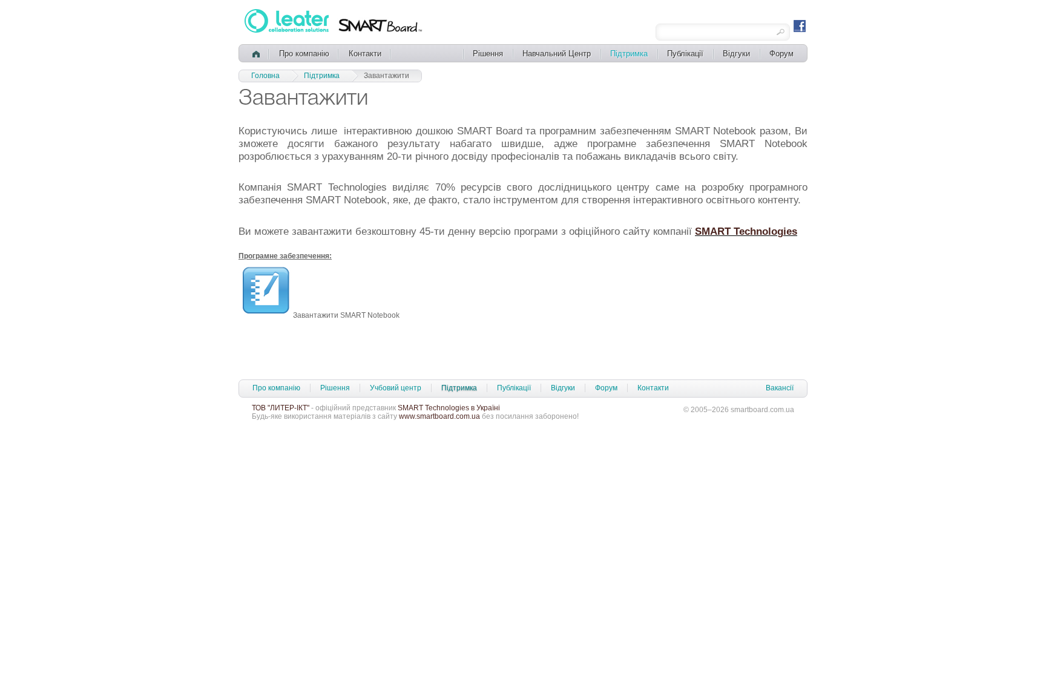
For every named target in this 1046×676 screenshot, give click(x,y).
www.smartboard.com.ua (439, 416)
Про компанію (304, 53)
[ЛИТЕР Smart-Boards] (287, 31)
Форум (781, 53)
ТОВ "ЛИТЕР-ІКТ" (280, 408)
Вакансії (780, 388)
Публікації (685, 53)
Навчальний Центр (556, 53)
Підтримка (629, 53)
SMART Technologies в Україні (449, 408)
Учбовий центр (395, 388)
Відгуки (736, 53)
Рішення (488, 53)
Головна (265, 75)
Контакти (365, 53)
